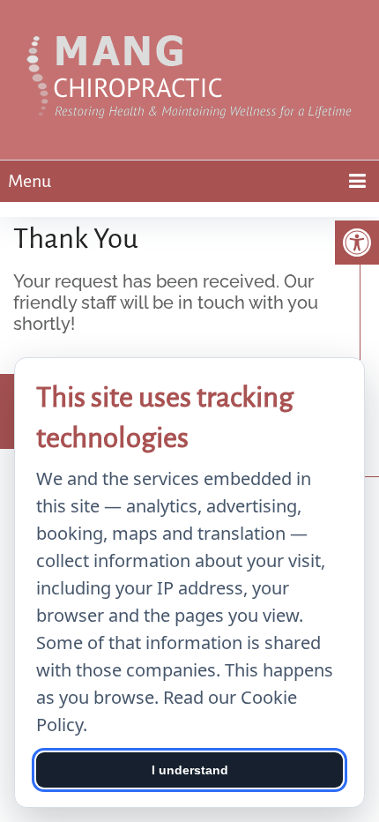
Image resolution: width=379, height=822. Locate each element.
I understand (190, 770)
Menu (29, 181)
